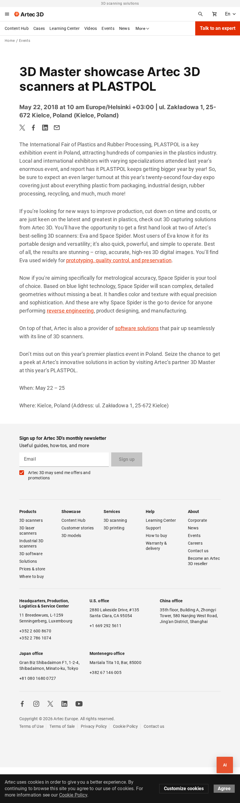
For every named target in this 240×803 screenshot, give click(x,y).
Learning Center (64, 28)
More (140, 28)
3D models (71, 535)
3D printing (114, 528)
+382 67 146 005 (105, 672)
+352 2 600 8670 (35, 631)
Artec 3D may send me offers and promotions (59, 475)
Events (108, 28)
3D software (30, 553)
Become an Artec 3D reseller (204, 561)
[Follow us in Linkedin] (64, 704)
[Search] (200, 14)
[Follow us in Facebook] (22, 704)
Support (153, 528)
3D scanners (31, 520)
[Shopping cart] (215, 14)
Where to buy (31, 576)
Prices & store (32, 569)
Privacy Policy (94, 726)
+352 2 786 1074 (35, 638)
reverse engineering (70, 311)
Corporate (197, 520)
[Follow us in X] (50, 704)
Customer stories (77, 528)
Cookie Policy (125, 726)
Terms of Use (31, 726)
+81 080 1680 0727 (37, 678)
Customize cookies (184, 788)
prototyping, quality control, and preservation (119, 260)
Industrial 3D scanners (31, 543)
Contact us (198, 550)
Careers (195, 543)
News (124, 28)
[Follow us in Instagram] (36, 704)
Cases (39, 28)
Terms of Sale (62, 726)
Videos (90, 28)
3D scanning (115, 520)
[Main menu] (7, 14)
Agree (224, 788)
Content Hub (17, 28)
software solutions (137, 328)
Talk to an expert (217, 28)
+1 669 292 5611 (105, 625)
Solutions (28, 561)
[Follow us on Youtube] (79, 704)
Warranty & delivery (157, 546)
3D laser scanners (28, 531)
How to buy (156, 535)
